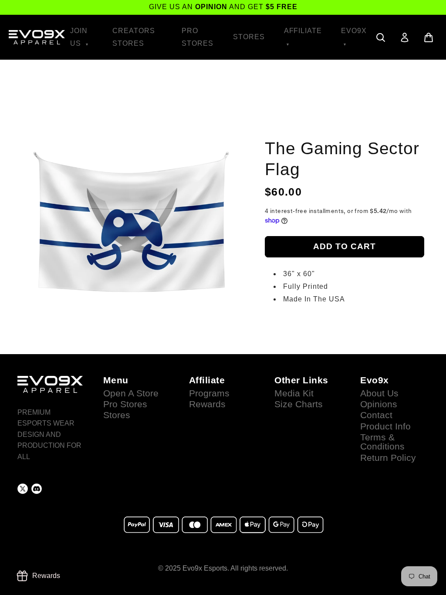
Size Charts (298, 404)
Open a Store (131, 393)
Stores (249, 37)
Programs (209, 393)
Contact (376, 415)
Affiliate (303, 30)
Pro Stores (197, 37)
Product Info (385, 426)
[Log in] (404, 37)
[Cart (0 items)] (428, 37)
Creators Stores (133, 37)
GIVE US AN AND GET (223, 6)
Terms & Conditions (382, 442)
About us (379, 393)
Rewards (207, 404)
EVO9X (354, 30)
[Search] (380, 37)
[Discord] (36, 488)
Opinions (378, 404)
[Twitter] (22, 488)
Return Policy (388, 458)
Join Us (79, 37)
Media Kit (294, 393)
